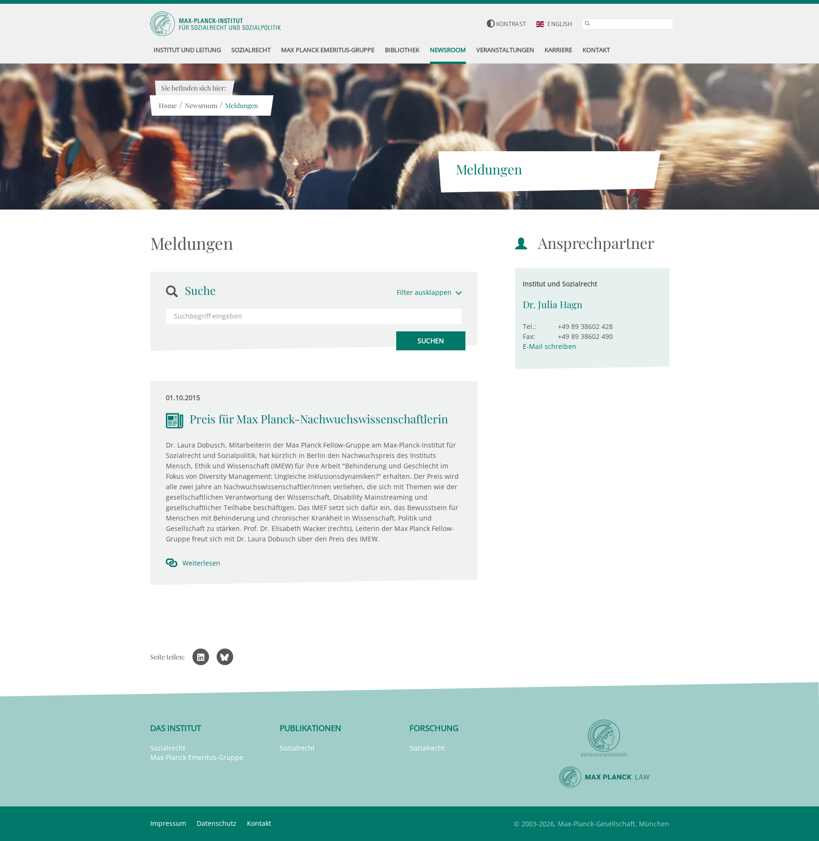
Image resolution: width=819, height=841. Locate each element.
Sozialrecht (167, 747)
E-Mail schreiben (549, 346)
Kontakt (259, 823)
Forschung (434, 727)
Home (168, 105)
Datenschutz (217, 823)
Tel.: (529, 326)
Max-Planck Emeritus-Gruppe (196, 757)
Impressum (168, 823)
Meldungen (241, 105)
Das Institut (175, 727)
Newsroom (201, 105)
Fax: (529, 336)
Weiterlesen (201, 562)
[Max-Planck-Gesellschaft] (604, 738)
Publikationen (310, 727)
